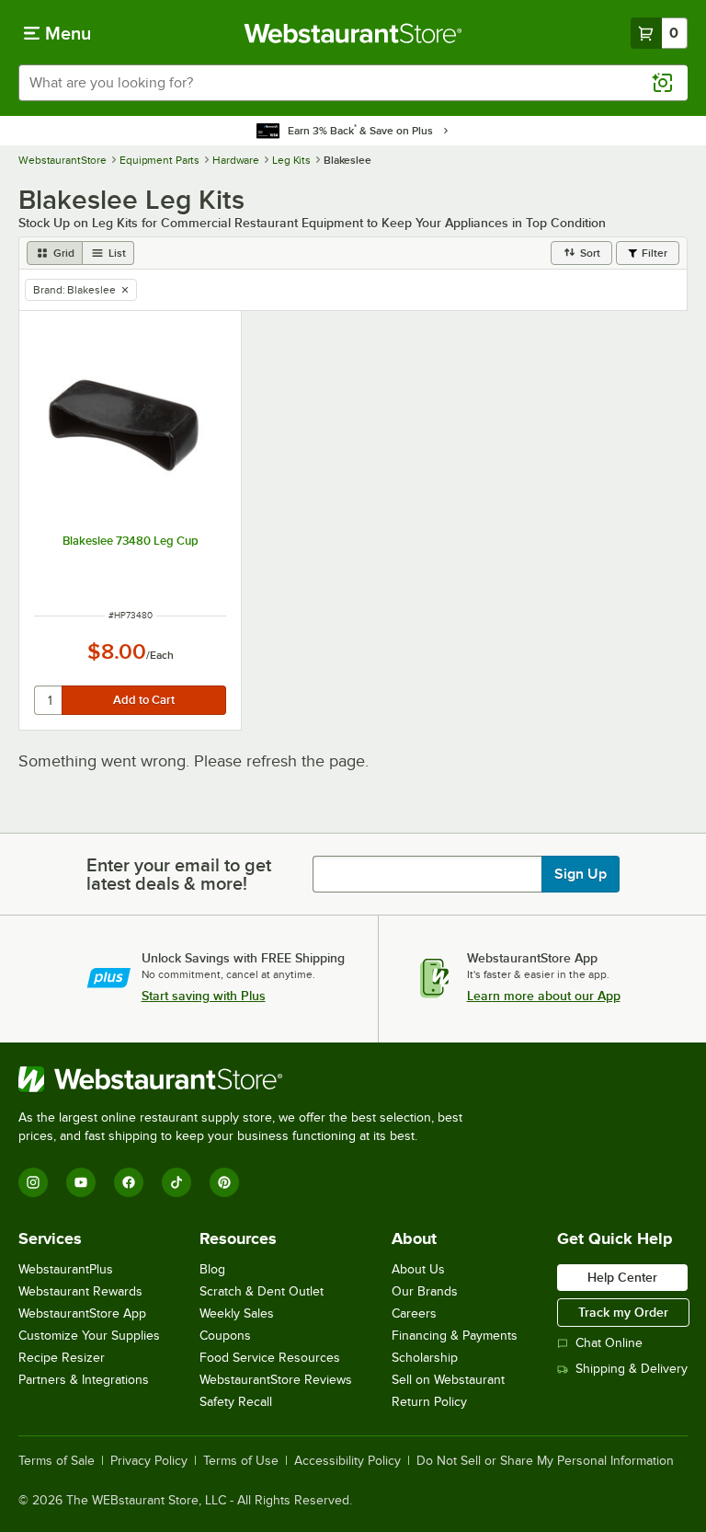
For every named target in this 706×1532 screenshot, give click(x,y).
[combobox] (353, 82)
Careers (414, 1313)
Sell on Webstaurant (448, 1380)
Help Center (622, 1277)
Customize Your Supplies (89, 1335)
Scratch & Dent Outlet (261, 1291)
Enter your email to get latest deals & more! (178, 874)
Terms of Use (241, 1461)
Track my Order (623, 1312)
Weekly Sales (236, 1313)
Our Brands (425, 1291)
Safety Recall (235, 1402)
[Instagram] (33, 1182)
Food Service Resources (269, 1358)
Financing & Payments (455, 1335)
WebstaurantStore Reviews (275, 1380)
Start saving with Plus (204, 995)
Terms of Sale (56, 1461)
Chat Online (609, 1343)
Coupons (225, 1335)
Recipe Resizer (61, 1358)
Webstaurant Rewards (80, 1291)
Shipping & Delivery (631, 1369)
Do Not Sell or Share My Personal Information (545, 1461)
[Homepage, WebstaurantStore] (353, 33)
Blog (212, 1269)
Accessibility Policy (347, 1461)
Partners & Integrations (83, 1380)
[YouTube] (81, 1182)
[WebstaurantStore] (248, 1079)
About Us (418, 1269)
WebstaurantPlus (65, 1269)
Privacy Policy (149, 1461)
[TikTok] (176, 1182)
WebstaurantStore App (82, 1313)
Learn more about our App (544, 995)
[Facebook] (128, 1182)
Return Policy (429, 1402)
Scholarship (425, 1358)
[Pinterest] (224, 1182)
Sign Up (580, 874)
